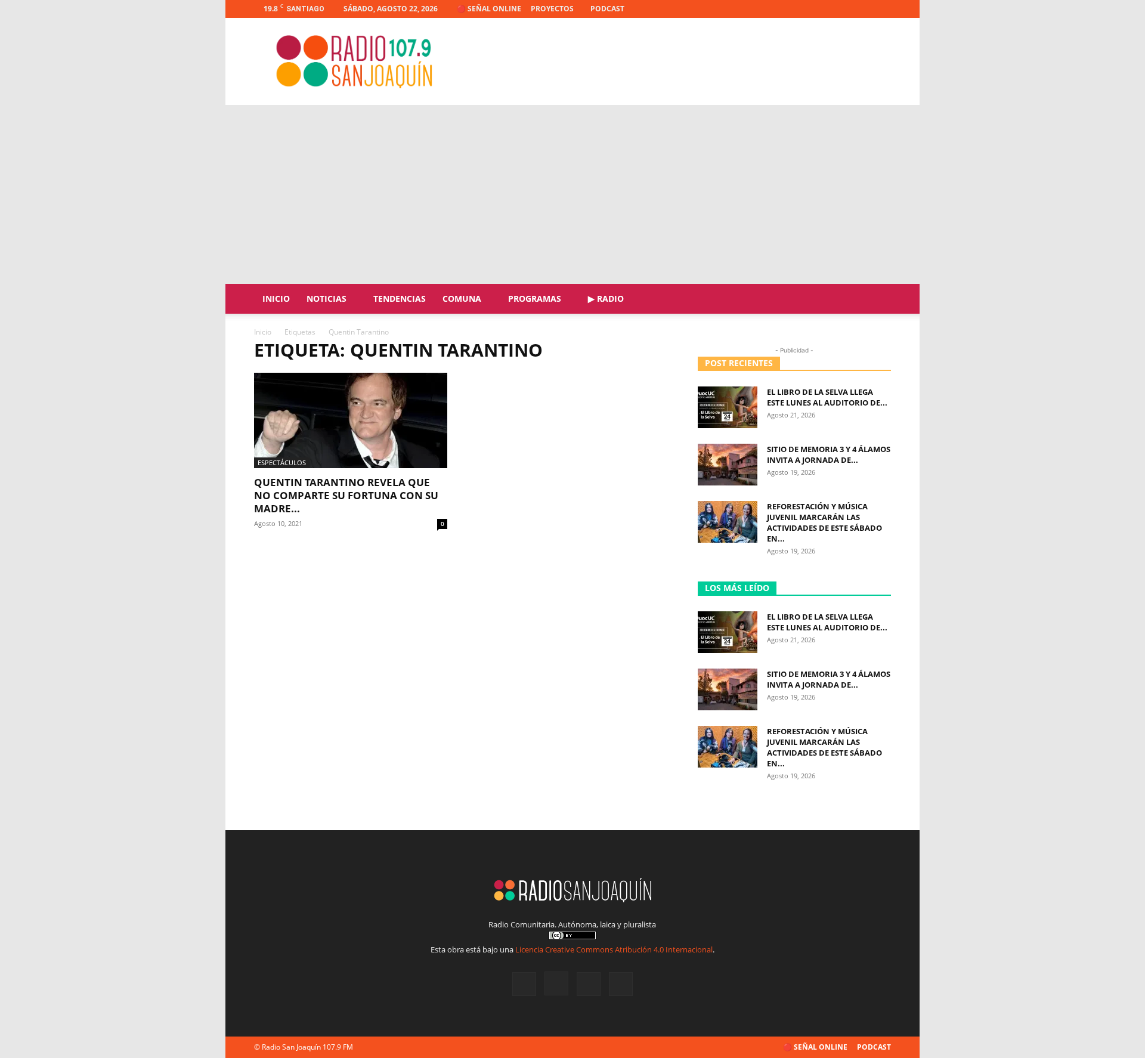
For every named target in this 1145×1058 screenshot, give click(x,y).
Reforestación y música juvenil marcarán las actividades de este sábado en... (824, 522)
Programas (534, 298)
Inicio (276, 298)
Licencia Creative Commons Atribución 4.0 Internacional (614, 949)
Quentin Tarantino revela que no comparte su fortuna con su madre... (346, 495)
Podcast (607, 9)
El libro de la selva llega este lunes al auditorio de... (827, 397)
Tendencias (399, 298)
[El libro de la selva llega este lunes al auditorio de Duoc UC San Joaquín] (727, 407)
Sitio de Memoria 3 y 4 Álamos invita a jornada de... (828, 454)
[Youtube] (882, 9)
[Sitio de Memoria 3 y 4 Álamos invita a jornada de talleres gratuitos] (727, 464)
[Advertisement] (572, 194)
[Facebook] (823, 9)
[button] (876, 299)
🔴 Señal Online (489, 9)
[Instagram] (843, 9)
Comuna (461, 298)
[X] (862, 9)
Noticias (326, 298)
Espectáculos (282, 462)
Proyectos (552, 9)
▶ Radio (606, 298)
